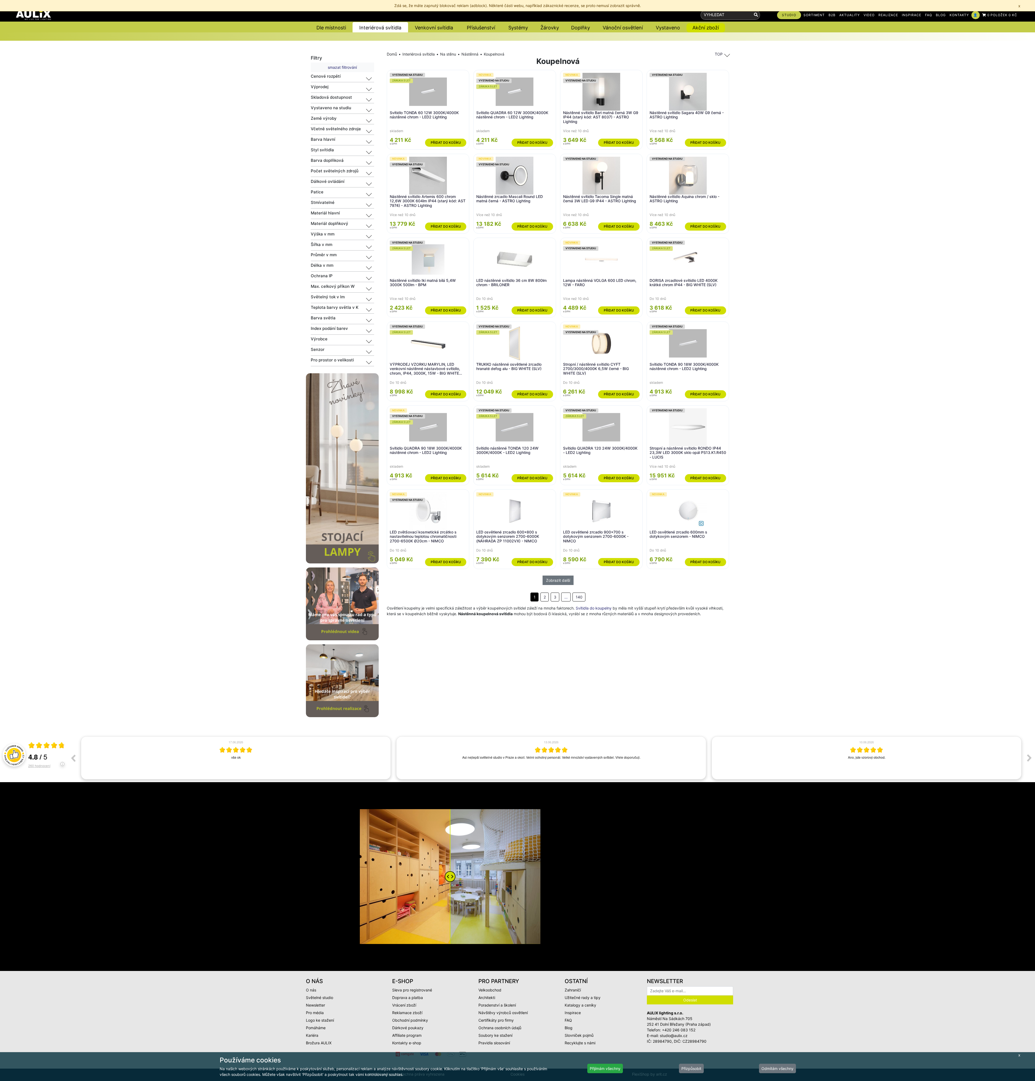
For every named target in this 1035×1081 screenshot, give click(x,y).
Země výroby (324, 118)
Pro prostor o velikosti (332, 359)
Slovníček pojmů (579, 1035)
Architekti (486, 997)
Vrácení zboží (404, 1005)
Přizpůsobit (691, 1068)
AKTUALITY (849, 15)
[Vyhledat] (756, 15)
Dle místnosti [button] (331, 27)
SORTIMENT (814, 15)
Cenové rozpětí (326, 76)
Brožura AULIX (319, 1043)
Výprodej (320, 86)
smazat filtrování (342, 67)
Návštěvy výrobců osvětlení (503, 1012)
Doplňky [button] (580, 27)
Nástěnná (469, 54)
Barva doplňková (327, 160)
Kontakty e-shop (406, 1043)
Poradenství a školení (497, 1005)
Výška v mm (322, 234)
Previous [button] (73, 758)
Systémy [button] (518, 27)
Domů (392, 54)
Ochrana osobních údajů (499, 1027)
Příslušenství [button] (481, 27)
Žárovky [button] (549, 27)
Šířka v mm (321, 244)
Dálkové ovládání (327, 181)
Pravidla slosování (494, 1043)
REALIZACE (888, 15)
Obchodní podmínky (410, 1020)
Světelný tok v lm (328, 296)
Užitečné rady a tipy (583, 997)
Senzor (318, 349)
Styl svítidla (322, 149)
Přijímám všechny (605, 1068)
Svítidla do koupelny (594, 608)
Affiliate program (407, 1035)
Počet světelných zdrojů (334, 170)
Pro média (315, 1012)
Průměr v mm (324, 254)
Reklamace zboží (407, 1012)
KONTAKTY (959, 15)
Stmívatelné (322, 202)
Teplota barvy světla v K (334, 307)
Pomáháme (316, 1027)
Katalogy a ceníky (580, 1005)
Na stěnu (448, 54)
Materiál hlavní (325, 212)
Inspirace (573, 1012)
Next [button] (1029, 758)
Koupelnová (494, 54)
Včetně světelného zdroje (336, 128)
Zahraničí (573, 990)
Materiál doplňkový (329, 223)
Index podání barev (329, 328)
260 (39, 765)
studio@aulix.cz (674, 1035)
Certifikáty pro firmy (496, 1020)
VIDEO (869, 15)
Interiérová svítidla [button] (380, 27)
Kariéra (312, 1035)
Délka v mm (322, 265)
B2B (832, 15)
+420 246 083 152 (678, 1030)
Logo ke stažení (320, 1020)
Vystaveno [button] (668, 27)
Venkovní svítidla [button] (434, 27)
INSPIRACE (911, 15)
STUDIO (789, 15)
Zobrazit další (558, 580)
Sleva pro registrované (412, 990)
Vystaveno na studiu (331, 107)
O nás (311, 990)
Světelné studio (319, 997)
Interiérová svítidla (418, 54)
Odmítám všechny (777, 1068)
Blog (568, 1027)
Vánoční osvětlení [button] (623, 27)
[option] (236, 757)
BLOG (941, 15)
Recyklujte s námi (580, 1043)
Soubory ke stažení (495, 1035)
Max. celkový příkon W (333, 286)
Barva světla (323, 317)
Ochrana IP (322, 275)
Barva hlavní (323, 139)
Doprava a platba (407, 997)
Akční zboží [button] (705, 27)
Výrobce (319, 338)
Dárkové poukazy (407, 1027)
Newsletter (315, 1005)
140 (579, 597)
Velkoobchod (489, 990)
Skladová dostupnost (331, 97)
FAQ (928, 15)
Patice (317, 191)
